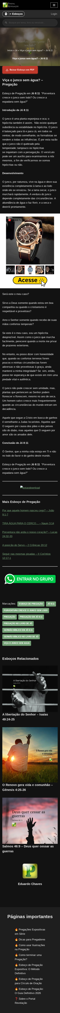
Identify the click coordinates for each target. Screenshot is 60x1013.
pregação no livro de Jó (18, 623)
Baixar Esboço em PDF (22, 69)
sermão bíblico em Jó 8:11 (18, 630)
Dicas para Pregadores (32, 939)
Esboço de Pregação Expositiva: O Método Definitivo (29, 969)
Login (54, 13)
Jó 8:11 (51, 604)
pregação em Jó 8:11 (31, 617)
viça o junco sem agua (17, 643)
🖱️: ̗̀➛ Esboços (13, 13)
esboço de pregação (31, 604)
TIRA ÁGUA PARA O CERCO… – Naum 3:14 (28, 523)
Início (10, 50)
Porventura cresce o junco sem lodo (26, 610)
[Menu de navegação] (54, 5)
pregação (9, 617)
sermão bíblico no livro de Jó (21, 637)
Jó (16, 50)
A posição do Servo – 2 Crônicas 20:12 (24, 545)
